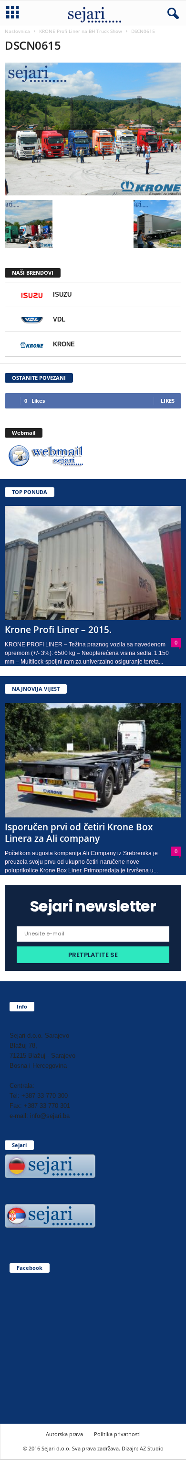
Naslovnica (17, 31)
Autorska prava (64, 1434)
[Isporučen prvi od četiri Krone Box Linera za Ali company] (93, 760)
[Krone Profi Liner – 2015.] (93, 563)
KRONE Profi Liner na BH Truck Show (80, 31)
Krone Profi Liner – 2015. (58, 629)
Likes (168, 400)
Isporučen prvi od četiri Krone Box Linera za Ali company (79, 833)
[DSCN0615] (93, 129)
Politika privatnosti (117, 1434)
